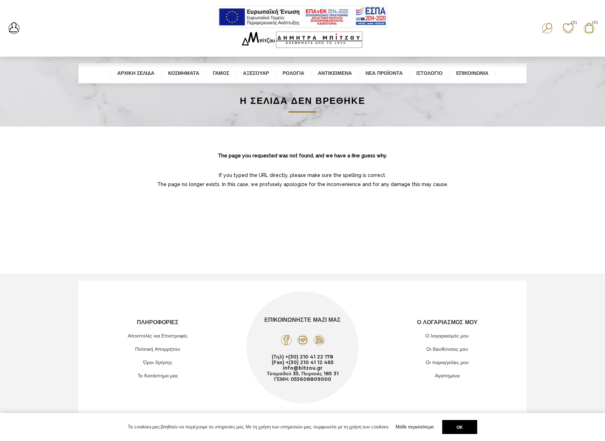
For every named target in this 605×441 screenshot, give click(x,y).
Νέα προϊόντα (384, 73)
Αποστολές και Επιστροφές (158, 336)
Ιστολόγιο (429, 73)
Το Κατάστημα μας (158, 375)
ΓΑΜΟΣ (221, 73)
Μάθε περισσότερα (415, 426)
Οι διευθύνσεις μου (447, 349)
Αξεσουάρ (256, 73)
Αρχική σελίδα (135, 73)
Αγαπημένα (447, 375)
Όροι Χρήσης (157, 362)
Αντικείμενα (335, 73)
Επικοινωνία (472, 73)
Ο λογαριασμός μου (447, 336)
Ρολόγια (293, 73)
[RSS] (319, 340)
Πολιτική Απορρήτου (157, 349)
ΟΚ (460, 427)
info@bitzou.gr (302, 368)
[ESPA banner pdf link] (303, 16)
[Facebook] (286, 340)
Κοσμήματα (183, 73)
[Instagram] (303, 340)
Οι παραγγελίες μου (447, 362)
